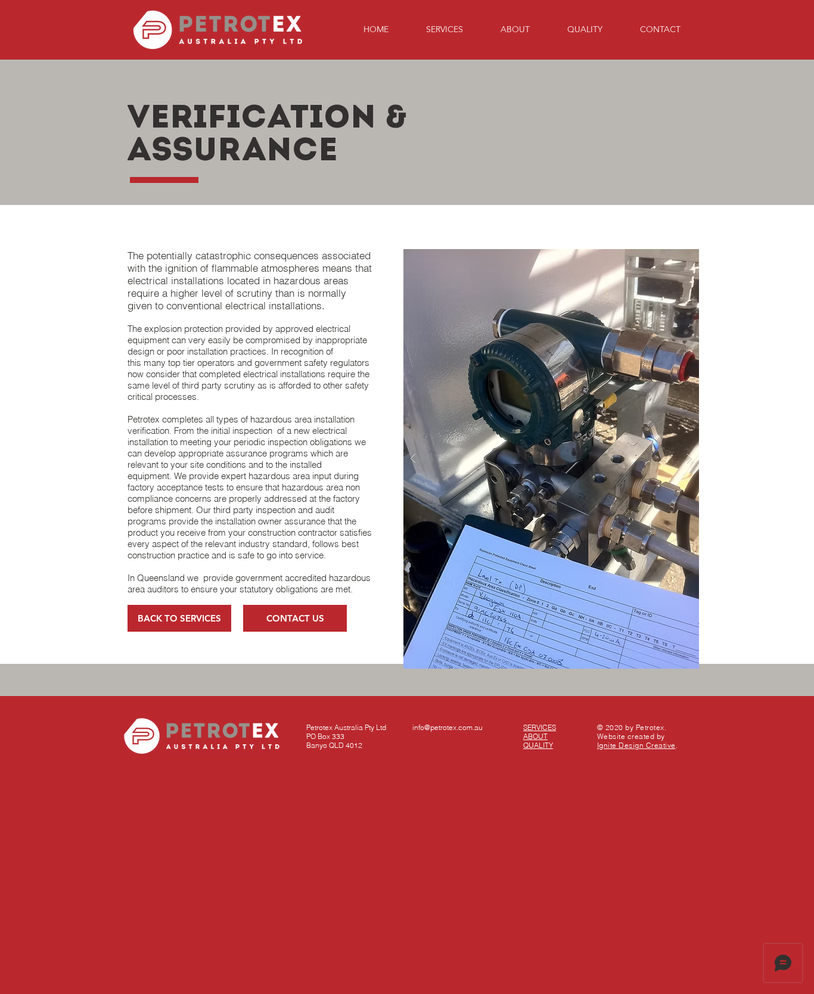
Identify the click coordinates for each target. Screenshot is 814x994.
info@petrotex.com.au (447, 727)
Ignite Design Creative (636, 745)
